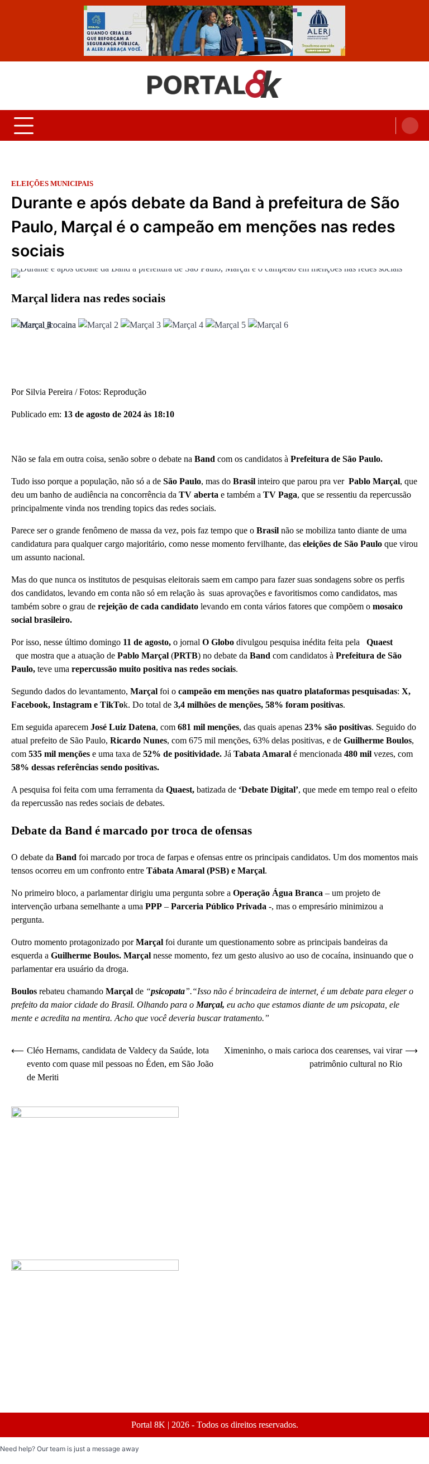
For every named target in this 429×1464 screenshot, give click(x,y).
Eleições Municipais (52, 184)
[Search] (410, 125)
